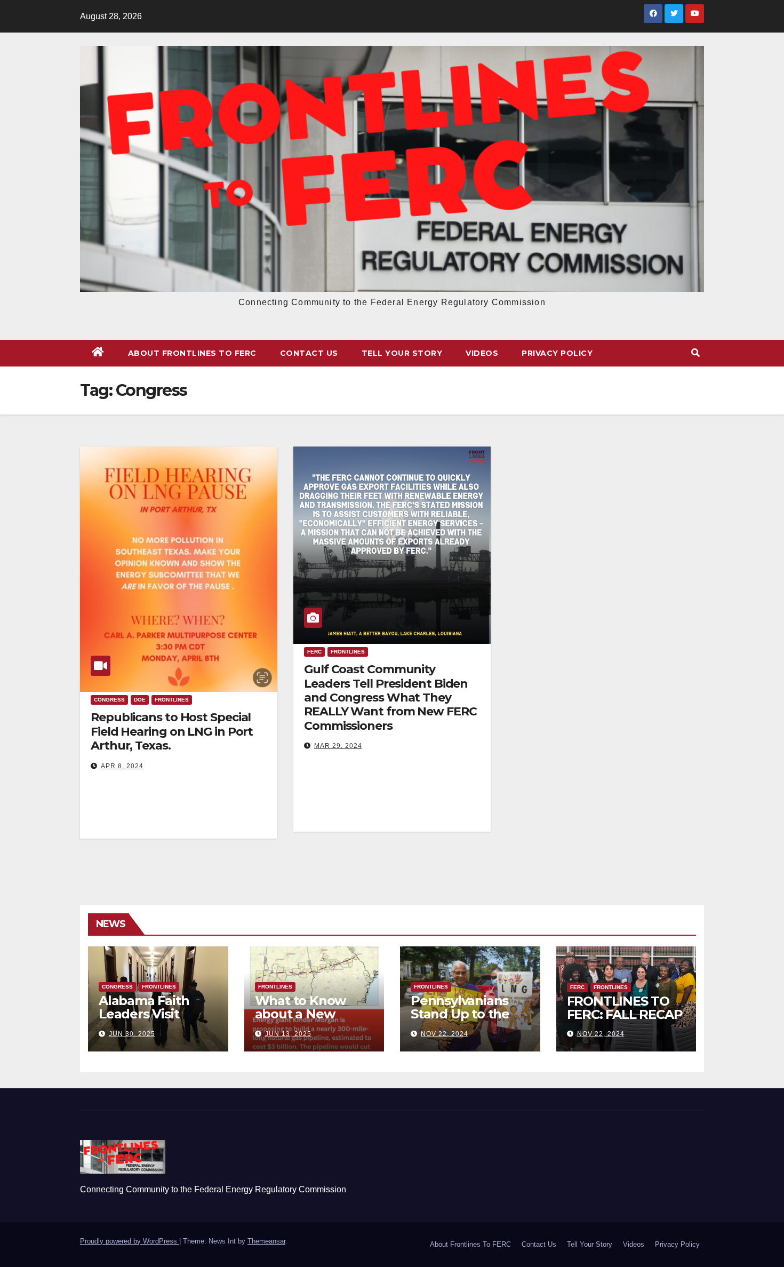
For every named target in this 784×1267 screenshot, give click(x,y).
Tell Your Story (402, 353)
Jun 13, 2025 (288, 1034)
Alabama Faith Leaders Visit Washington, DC (150, 1014)
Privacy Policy (557, 353)
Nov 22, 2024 (444, 1034)
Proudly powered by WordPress (129, 1241)
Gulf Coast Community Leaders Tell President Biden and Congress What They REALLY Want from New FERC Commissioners (390, 697)
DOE (140, 700)
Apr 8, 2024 (122, 766)
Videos (482, 353)
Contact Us (309, 353)
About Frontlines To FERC (192, 353)
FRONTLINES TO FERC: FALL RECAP (625, 1007)
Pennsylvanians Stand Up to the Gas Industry (460, 1014)
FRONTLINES (172, 700)
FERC (314, 652)
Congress (109, 700)
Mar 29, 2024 (338, 746)
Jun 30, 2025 (132, 1034)
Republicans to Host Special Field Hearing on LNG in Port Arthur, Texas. (172, 731)
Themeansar (266, 1241)
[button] (695, 352)
